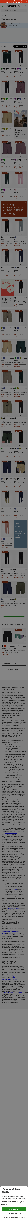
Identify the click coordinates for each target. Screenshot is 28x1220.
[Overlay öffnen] (21, 2)
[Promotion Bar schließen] (26, 2)
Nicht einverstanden (14, 1213)
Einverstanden (14, 1209)
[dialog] (14, 1203)
